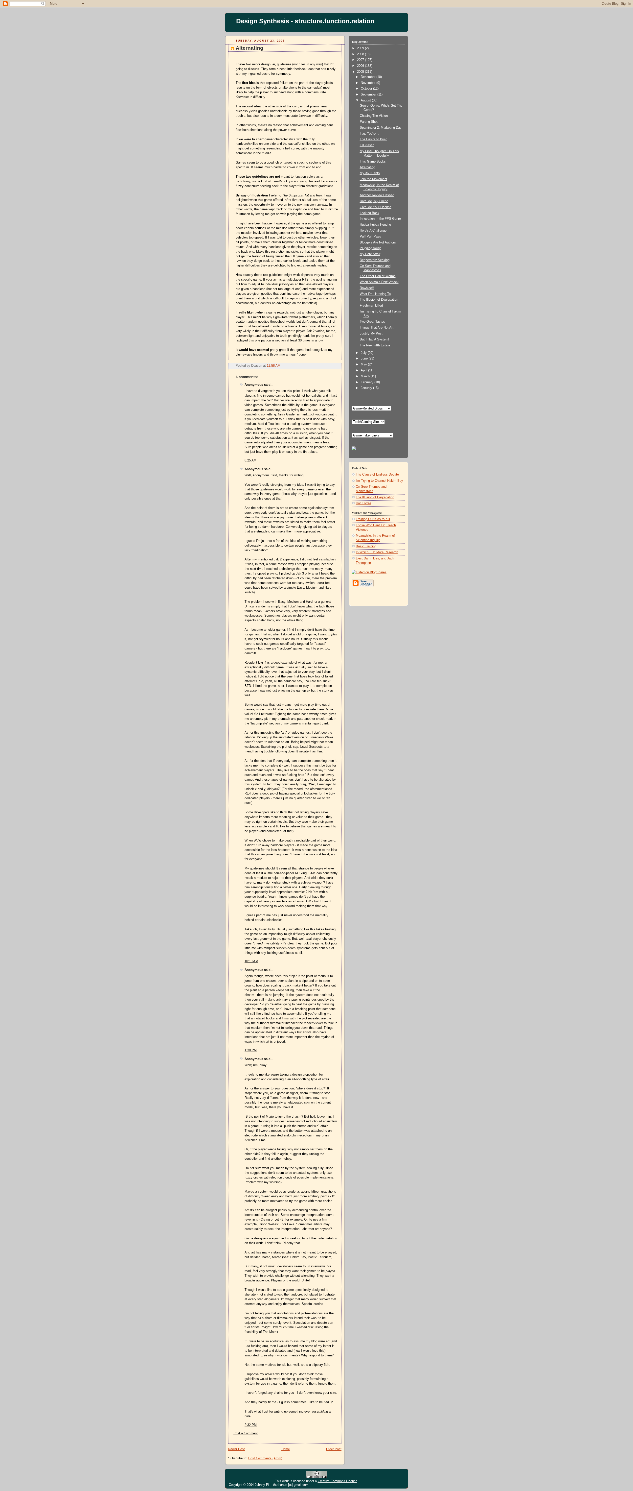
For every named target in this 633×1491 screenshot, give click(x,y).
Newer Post (236, 1449)
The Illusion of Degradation (379, 299)
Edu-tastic (367, 145)
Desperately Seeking (374, 260)
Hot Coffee (363, 503)
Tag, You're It (369, 133)
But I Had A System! (374, 339)
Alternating (249, 48)
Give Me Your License (375, 207)
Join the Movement (373, 179)
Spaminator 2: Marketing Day (381, 127)
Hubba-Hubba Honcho (375, 224)
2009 (361, 48)
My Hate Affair (370, 254)
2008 (361, 54)
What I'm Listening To (375, 294)
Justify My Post (371, 333)
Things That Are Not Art (376, 327)
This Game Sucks (373, 161)
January (367, 388)
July (364, 353)
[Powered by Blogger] (363, 586)
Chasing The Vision (374, 116)
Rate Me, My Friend (374, 201)
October (367, 88)
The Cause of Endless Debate (377, 474)
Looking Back (369, 213)
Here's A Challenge (373, 230)
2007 (361, 60)
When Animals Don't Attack (379, 282)
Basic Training (366, 546)
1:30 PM (251, 1050)
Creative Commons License (337, 1481)
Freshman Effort (371, 305)
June (365, 358)
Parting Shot (369, 121)
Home (285, 1449)
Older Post (333, 1449)
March (366, 376)
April (364, 370)
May (364, 364)
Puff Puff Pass (370, 236)
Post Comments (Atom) (265, 1458)
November (368, 83)
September (369, 94)
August (366, 100)
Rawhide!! (367, 288)
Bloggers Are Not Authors (378, 242)
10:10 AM (251, 961)
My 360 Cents (370, 173)
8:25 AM (250, 460)
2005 (361, 71)
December (368, 77)
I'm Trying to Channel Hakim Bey (379, 480)
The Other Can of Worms (378, 276)
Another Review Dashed (377, 195)
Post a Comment (245, 1433)
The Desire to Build (373, 139)
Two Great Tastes (372, 321)
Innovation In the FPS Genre (380, 218)
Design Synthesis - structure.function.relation (305, 21)
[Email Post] (337, 365)
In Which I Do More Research (377, 552)
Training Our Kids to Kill (373, 519)
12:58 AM (273, 365)
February (367, 382)
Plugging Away (370, 248)
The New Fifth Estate (375, 345)
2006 (361, 66)
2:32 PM (251, 1425)
